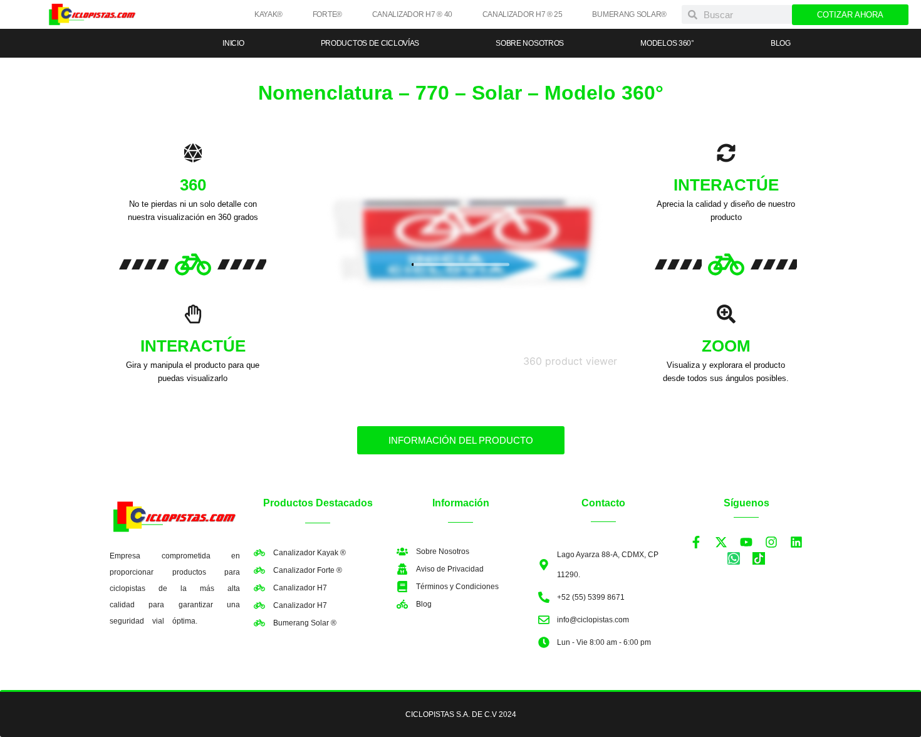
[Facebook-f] (696, 542)
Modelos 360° (667, 43)
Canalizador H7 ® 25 (522, 14)
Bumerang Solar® (629, 14)
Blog (781, 43)
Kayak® (268, 14)
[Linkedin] (796, 542)
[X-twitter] (721, 542)
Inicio (233, 43)
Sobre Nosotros (530, 43)
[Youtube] (746, 542)
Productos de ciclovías (370, 43)
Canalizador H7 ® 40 (412, 14)
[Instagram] (771, 542)
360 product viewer (570, 361)
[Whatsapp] (733, 558)
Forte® (327, 14)
